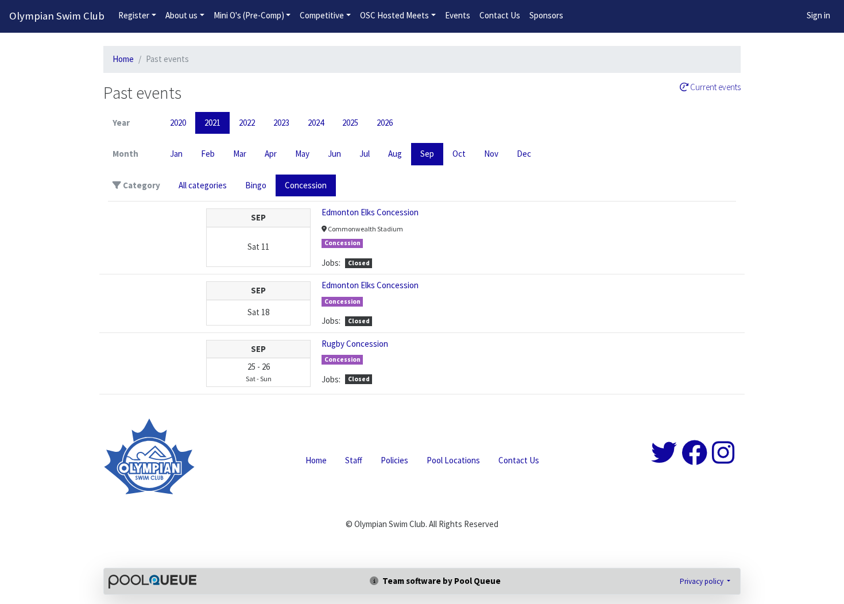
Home (123, 58)
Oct (459, 153)
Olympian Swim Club (56, 15)
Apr (271, 153)
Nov (491, 153)
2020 (178, 122)
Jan (176, 153)
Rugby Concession (355, 343)
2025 (350, 122)
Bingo (255, 185)
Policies (394, 460)
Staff (353, 460)
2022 (247, 122)
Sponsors (546, 15)
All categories (203, 185)
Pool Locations (453, 460)
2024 (316, 122)
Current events (714, 87)
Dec (524, 153)
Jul (364, 153)
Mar (239, 153)
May (302, 153)
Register (133, 15)
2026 (385, 122)
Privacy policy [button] (702, 581)
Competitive (322, 15)
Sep (427, 153)
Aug (395, 153)
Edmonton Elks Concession (370, 212)
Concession (306, 185)
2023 (281, 122)
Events (457, 15)
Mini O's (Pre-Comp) (249, 15)
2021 (212, 122)
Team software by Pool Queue (441, 580)
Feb (208, 153)
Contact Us (499, 15)
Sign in (818, 15)
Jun (334, 153)
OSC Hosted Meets (394, 15)
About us (181, 15)
